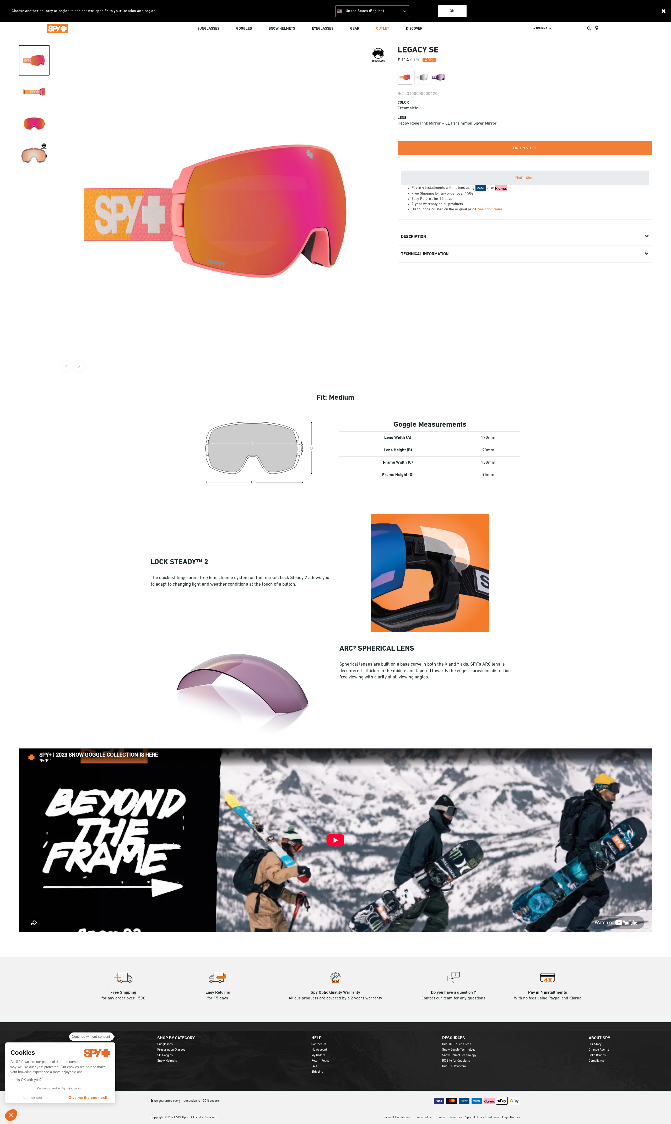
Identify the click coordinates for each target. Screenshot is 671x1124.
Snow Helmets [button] (282, 29)
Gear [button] (354, 29)
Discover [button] (414, 29)
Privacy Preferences (448, 1117)
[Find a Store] (596, 28)
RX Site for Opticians (456, 1060)
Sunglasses (165, 1044)
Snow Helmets (167, 1060)
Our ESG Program (454, 1066)
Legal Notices (511, 1117)
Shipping (317, 1071)
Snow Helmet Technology (459, 1055)
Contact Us (318, 1044)
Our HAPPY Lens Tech (456, 1044)
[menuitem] (208, 29)
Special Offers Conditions (482, 1117)
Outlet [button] (382, 29)
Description (413, 237)
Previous (66, 366)
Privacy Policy (422, 1117)
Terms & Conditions (396, 1117)
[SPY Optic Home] (57, 28)
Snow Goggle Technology (458, 1049)
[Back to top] (659, 1110)
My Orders (318, 1055)
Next (79, 366)
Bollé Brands (597, 1055)
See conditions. (490, 209)
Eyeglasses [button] (322, 29)
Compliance (596, 1060)
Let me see (32, 1097)
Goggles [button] (244, 29)
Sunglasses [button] (208, 29)
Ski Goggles (165, 1055)
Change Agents (599, 1049)
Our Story (595, 1044)
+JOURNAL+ (542, 28)
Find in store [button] (525, 148)
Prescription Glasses (171, 1049)
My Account (319, 1049)
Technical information (424, 254)
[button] (11, 1115)
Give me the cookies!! (87, 1097)
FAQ (314, 1066)
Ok (452, 11)
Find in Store (524, 178)
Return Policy (320, 1060)
